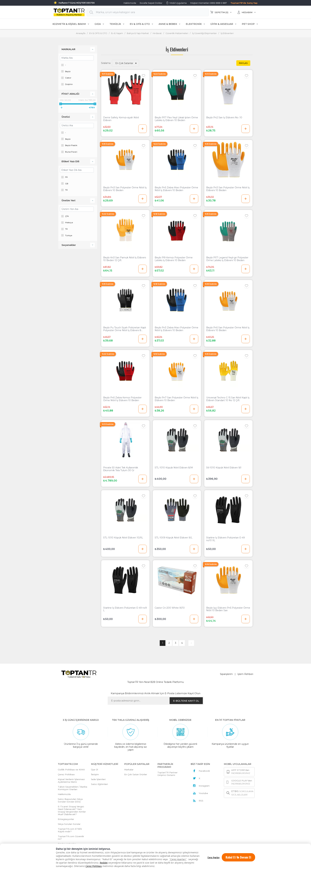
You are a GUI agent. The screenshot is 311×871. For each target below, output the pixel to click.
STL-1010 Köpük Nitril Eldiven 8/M (174, 467)
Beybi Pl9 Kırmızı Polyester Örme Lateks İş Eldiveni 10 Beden (174, 259)
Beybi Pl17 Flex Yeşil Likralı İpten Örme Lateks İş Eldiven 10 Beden (176, 119)
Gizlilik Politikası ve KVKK (71, 769)
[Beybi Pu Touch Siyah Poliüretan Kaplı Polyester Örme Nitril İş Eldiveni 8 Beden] (125, 299)
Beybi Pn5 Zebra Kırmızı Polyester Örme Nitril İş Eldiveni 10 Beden (122, 399)
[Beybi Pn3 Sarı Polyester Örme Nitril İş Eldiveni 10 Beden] (125, 159)
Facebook (204, 771)
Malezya (69, 222)
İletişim (95, 774)
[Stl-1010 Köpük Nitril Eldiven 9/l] (228, 440)
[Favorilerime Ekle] (143, 75)
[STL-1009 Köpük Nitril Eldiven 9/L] (177, 510)
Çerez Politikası (94, 866)
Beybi (67, 71)
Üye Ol (94, 769)
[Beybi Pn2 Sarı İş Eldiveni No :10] (228, 89)
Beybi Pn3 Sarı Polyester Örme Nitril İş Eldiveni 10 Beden (125, 189)
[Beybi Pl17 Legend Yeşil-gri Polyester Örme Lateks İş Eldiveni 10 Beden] (228, 229)
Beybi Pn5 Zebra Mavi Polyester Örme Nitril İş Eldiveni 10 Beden (176, 189)
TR (66, 190)
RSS (201, 800)
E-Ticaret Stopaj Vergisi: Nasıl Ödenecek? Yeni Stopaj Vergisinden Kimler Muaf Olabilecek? (72, 810)
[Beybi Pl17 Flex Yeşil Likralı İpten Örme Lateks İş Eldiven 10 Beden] (177, 89)
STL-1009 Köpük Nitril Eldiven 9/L (173, 537)
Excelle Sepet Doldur (151, 3)
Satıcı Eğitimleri (99, 784)
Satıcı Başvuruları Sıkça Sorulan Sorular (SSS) (70, 800)
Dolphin (69, 84)
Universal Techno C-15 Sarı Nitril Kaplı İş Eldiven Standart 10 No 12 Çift (227, 399)
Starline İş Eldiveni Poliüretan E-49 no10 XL (225, 539)
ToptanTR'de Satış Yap (244, 3)
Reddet (104, 862)
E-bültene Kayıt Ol (186, 700)
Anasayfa (80, 33)
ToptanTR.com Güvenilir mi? (71, 837)
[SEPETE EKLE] (142, 128)
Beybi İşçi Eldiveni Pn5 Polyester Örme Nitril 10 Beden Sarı (228, 609)
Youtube (203, 793)
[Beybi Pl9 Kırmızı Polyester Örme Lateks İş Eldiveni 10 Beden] (177, 229)
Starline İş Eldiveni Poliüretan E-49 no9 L (125, 609)
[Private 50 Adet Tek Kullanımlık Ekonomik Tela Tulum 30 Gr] (125, 440)
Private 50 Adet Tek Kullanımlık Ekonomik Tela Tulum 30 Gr (120, 469)
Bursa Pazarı (71, 152)
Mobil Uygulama (178, 3)
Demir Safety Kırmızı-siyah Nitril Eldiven (121, 119)
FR (66, 177)
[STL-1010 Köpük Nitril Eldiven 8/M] (177, 440)
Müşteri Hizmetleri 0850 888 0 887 (208, 3)
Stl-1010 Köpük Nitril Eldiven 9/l (223, 467)
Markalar (128, 769)
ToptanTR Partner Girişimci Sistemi (167, 773)
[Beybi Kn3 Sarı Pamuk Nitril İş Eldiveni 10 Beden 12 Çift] (125, 229)
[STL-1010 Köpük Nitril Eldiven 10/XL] (125, 510)
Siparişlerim (226, 674)
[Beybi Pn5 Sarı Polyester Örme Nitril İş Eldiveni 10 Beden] (228, 299)
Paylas (243, 63)
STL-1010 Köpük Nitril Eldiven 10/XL (123, 537)
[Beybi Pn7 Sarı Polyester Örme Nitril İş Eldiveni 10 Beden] (177, 369)
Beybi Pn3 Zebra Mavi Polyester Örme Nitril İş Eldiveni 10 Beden (176, 329)
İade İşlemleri (98, 779)
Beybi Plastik (71, 145)
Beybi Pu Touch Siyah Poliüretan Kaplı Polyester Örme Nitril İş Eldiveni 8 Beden (124, 329)
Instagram (204, 785)
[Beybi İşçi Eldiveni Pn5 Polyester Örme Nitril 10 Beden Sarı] (228, 580)
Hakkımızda (130, 3)
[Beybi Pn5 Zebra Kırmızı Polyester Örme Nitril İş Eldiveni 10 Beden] (125, 369)
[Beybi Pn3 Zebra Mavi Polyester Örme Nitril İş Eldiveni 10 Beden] (177, 299)
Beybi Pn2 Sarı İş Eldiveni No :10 (224, 117)
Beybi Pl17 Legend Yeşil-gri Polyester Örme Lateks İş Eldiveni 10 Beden (227, 259)
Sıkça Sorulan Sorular (69, 824)
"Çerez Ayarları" (178, 859)
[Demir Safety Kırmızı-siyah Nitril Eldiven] (125, 89)
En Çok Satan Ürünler (135, 774)
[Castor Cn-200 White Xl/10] (177, 580)
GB (66, 183)
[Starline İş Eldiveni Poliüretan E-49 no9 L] (125, 580)
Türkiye (68, 235)
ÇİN (67, 216)
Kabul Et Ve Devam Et (238, 857)
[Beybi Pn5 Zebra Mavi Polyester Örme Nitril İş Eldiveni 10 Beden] (177, 159)
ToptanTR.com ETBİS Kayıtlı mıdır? (70, 830)
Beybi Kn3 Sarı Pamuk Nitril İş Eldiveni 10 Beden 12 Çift (124, 259)
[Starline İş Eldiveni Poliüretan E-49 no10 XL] (228, 510)
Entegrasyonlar (66, 819)
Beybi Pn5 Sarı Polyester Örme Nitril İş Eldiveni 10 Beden (227, 329)
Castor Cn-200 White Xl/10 (170, 607)
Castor (68, 78)
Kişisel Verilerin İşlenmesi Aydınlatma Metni (71, 780)
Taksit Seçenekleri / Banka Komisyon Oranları (72, 788)
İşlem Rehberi (245, 674)
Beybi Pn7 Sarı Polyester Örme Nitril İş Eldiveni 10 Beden (176, 399)
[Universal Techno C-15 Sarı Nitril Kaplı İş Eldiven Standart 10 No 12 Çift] (228, 369)
